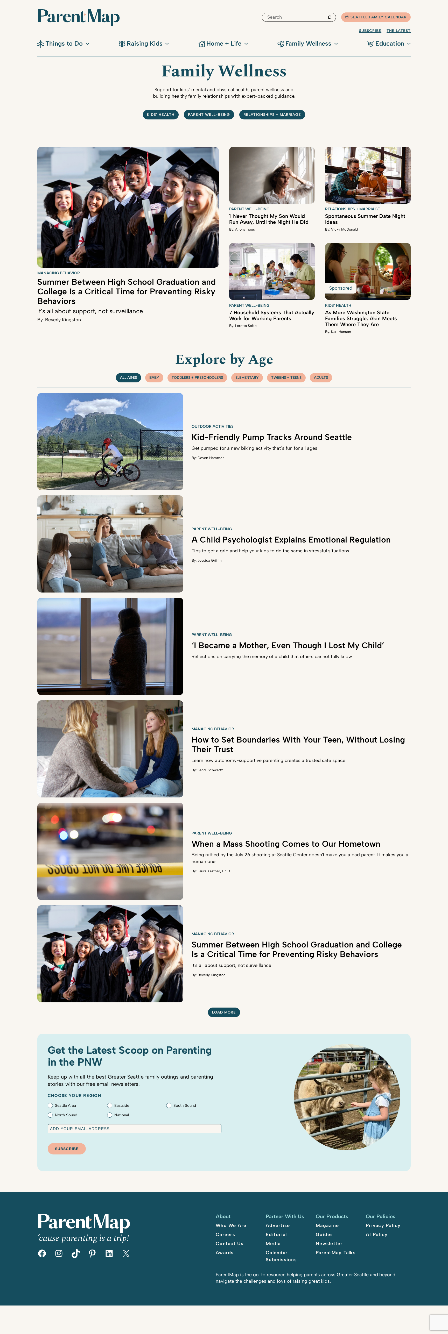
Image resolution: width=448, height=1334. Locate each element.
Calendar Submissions (281, 1256)
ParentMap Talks (336, 1252)
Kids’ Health (160, 114)
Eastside (121, 1105)
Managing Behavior (58, 273)
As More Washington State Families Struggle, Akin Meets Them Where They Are (361, 318)
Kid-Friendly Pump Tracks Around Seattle (272, 437)
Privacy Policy (383, 1225)
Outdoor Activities (213, 426)
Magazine (327, 1225)
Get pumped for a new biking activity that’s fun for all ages (254, 448)
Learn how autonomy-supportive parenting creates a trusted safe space (268, 760)
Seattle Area (65, 1105)
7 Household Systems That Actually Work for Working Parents (271, 315)
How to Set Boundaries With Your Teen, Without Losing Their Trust (298, 744)
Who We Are (231, 1225)
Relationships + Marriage (272, 114)
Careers (225, 1234)
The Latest (399, 30)
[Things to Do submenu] (87, 43)
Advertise (278, 1225)
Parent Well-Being (209, 114)
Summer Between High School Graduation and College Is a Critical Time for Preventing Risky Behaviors (126, 291)
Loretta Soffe (246, 326)
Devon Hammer (211, 458)
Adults (321, 377)
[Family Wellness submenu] (336, 43)
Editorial (276, 1234)
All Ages (128, 377)
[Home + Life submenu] (246, 43)
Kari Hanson (341, 332)
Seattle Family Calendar (379, 17)
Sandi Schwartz (210, 770)
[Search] (329, 17)
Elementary (247, 377)
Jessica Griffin (210, 560)
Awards (225, 1252)
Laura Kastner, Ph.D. (214, 871)
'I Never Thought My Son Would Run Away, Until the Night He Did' (269, 219)
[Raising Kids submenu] (167, 43)
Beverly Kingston (63, 320)
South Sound (184, 1105)
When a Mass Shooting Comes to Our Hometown (286, 844)
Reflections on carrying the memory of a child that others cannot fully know (272, 656)
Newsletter (329, 1243)
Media (273, 1243)
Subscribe (370, 30)
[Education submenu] (409, 43)
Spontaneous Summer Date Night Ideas (365, 219)
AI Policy (377, 1234)
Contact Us (230, 1243)
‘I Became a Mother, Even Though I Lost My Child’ (288, 645)
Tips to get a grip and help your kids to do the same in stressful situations (270, 551)
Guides (324, 1234)
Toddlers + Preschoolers (197, 377)
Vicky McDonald (344, 229)
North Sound (66, 1115)
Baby (154, 377)
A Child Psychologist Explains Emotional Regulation (291, 540)
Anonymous (245, 229)
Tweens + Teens (286, 377)
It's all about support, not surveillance (90, 311)
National (121, 1115)
